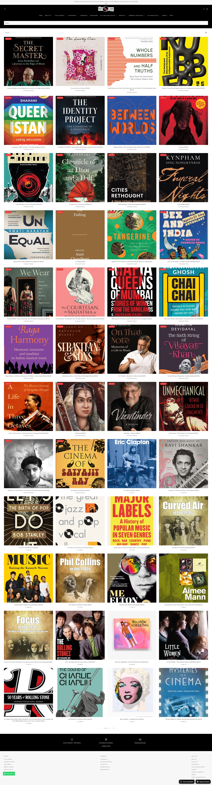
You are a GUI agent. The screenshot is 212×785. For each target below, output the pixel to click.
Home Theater (7, 764)
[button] (203, 32)
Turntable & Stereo (9, 761)
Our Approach (195, 764)
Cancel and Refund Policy (198, 777)
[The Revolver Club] (106, 9)
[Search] (5, 9)
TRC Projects (103, 764)
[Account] (204, 9)
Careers (193, 774)
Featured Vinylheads (106, 761)
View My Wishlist (8, 769)
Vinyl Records (8, 759)
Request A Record (8, 766)
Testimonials (103, 759)
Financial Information (197, 772)
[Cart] (207, 9)
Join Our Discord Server (198, 766)
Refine (7, 32)
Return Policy (195, 779)
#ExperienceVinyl (105, 769)
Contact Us (194, 761)
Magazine (194, 769)
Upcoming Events (105, 766)
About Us (193, 759)
